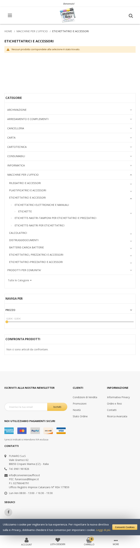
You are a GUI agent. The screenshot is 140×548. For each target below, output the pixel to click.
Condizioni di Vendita (85, 397)
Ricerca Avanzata (117, 416)
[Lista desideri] (57, 539)
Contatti (111, 410)
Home (8, 31)
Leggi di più (103, 530)
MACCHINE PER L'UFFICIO (32, 31)
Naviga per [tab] (14, 299)
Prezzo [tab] (10, 310)
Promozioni (79, 403)
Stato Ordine (80, 416)
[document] (70, 527)
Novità (77, 410)
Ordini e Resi (114, 403)
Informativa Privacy (118, 397)
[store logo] (68, 15)
